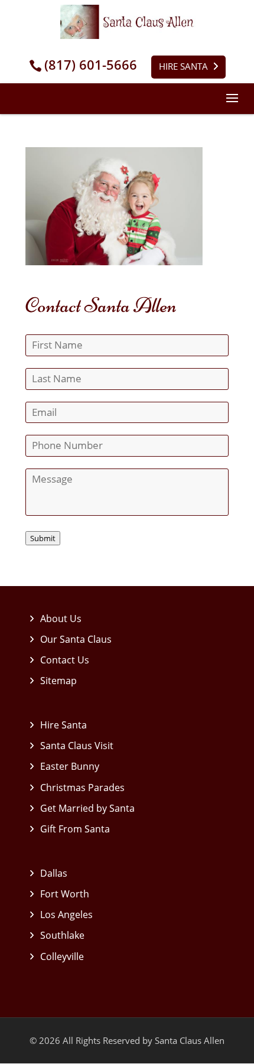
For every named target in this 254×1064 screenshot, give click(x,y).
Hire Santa (183, 66)
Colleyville (62, 956)
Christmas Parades (82, 787)
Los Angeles (66, 914)
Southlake (62, 935)
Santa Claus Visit (76, 745)
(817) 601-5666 (90, 64)
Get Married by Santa (87, 808)
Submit (43, 538)
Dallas (53, 873)
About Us (61, 618)
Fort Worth (64, 893)
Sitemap (58, 680)
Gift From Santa (75, 828)
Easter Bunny (69, 766)
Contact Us (64, 659)
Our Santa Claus (76, 639)
